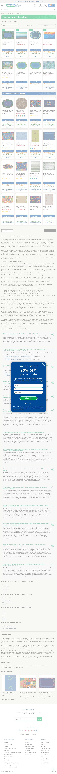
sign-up (28, 398)
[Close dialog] (43, 364)
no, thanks (28, 403)
